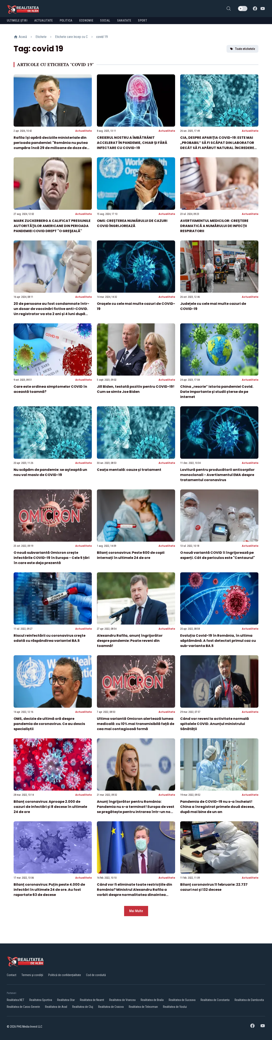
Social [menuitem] (105, 20)
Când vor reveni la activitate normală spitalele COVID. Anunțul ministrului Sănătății (214, 723)
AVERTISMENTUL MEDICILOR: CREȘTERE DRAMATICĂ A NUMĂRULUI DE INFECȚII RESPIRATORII (214, 225)
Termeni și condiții (32, 975)
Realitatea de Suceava (182, 1000)
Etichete (41, 37)
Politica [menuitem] (66, 20)
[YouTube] (262, 8)
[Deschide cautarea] (228, 8)
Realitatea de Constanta (215, 1000)
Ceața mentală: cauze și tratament (129, 469)
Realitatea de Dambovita (249, 1000)
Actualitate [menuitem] (43, 20)
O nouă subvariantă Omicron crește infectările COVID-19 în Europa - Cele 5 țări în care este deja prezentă (51, 557)
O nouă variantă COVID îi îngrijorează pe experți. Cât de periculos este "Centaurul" (217, 555)
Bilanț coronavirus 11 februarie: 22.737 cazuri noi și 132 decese (214, 887)
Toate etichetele (245, 49)
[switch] (242, 8)
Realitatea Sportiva (40, 1000)
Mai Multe (136, 911)
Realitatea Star (66, 1000)
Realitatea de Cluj (82, 1006)
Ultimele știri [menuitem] (17, 20)
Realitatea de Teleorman (143, 1006)
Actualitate (83, 131)
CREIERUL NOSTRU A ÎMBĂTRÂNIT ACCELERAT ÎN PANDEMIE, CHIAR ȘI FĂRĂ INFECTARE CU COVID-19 (132, 142)
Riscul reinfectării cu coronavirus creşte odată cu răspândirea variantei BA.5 (49, 638)
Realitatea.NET (15, 1000)
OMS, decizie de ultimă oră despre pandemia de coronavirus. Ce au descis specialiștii (49, 723)
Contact (11, 975)
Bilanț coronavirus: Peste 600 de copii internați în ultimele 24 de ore (130, 555)
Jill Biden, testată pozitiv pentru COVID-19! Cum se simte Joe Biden (135, 389)
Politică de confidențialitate (64, 975)
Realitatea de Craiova (111, 1006)
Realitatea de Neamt (92, 1000)
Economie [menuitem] (86, 20)
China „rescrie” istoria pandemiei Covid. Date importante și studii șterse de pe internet (216, 391)
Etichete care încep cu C (71, 37)
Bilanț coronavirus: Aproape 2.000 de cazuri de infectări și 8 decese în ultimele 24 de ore (50, 806)
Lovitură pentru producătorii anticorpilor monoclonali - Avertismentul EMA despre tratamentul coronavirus (217, 474)
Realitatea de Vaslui (175, 1006)
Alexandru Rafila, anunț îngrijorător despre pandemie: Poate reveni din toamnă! (130, 640)
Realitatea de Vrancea (122, 1000)
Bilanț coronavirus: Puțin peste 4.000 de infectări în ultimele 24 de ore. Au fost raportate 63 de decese (49, 889)
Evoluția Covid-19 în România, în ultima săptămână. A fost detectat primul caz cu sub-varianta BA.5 (218, 640)
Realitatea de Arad (56, 1006)
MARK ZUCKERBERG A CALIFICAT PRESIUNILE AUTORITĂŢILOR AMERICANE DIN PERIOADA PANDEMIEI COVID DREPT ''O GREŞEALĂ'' (52, 225)
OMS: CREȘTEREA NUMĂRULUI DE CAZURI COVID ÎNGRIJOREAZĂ (132, 223)
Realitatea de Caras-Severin (23, 1006)
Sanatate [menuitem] (124, 20)
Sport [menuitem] (142, 20)
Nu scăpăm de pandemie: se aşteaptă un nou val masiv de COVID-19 (50, 472)
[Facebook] (255, 8)
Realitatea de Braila (152, 1000)
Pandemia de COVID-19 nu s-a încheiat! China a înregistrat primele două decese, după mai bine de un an (217, 806)
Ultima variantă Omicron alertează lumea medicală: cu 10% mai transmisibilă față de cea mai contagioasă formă (135, 723)
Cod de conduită (96, 975)
